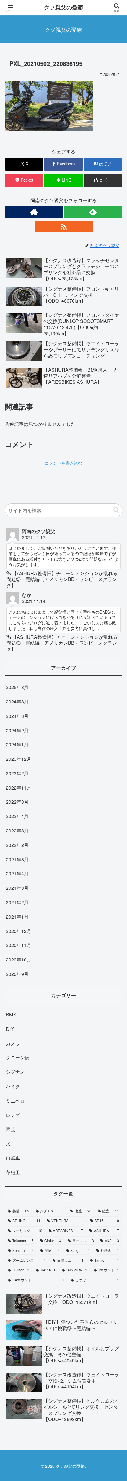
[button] (103, 180)
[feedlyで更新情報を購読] (93, 212)
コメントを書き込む (63, 463)
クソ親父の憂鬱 (63, 7)
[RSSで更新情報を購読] (64, 226)
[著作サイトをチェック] (34, 212)
